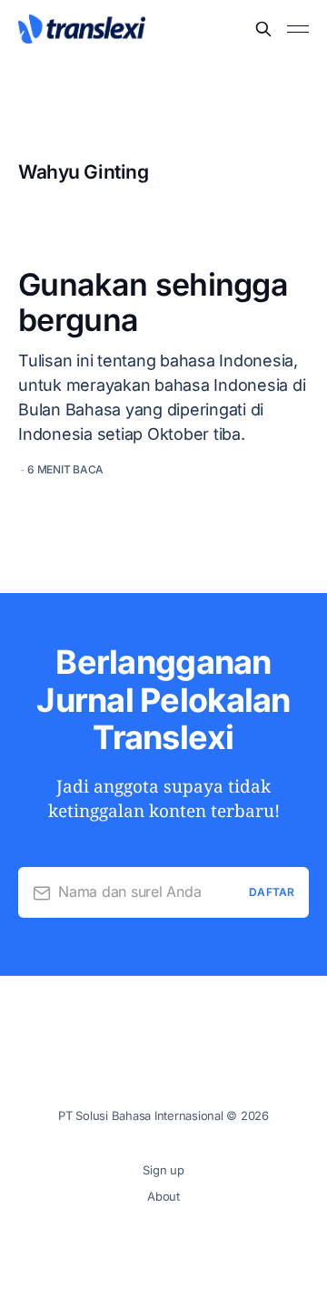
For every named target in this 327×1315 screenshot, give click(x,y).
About (163, 1196)
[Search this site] (263, 29)
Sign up (163, 1170)
